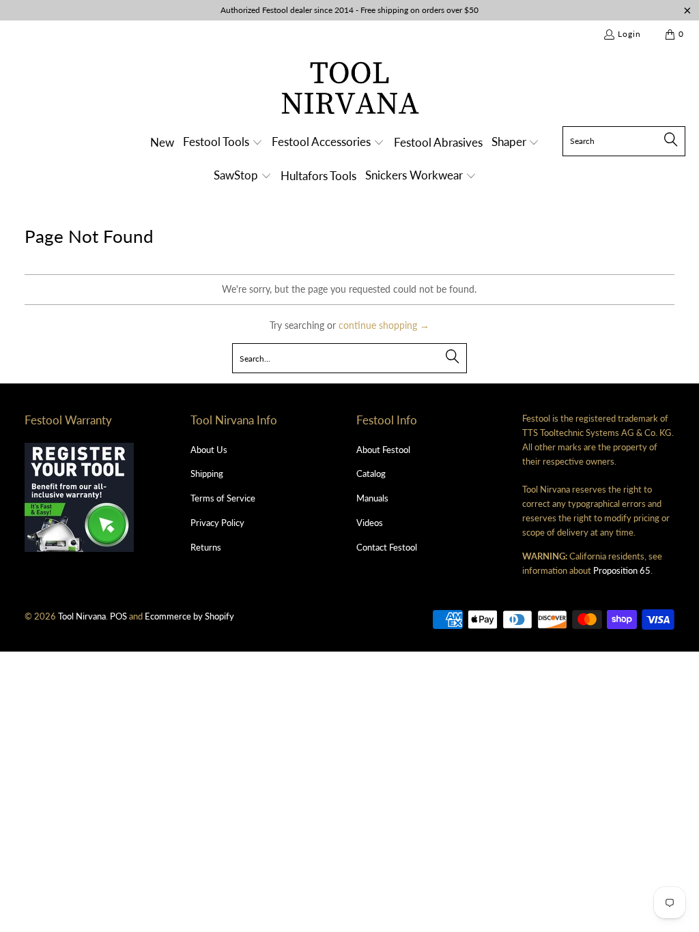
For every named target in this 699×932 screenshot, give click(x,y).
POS (118, 616)
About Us (208, 449)
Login (629, 34)
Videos (369, 522)
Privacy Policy (217, 522)
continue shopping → (384, 325)
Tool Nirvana (82, 616)
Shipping (206, 473)
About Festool (383, 449)
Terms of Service (222, 498)
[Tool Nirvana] (350, 90)
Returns (205, 547)
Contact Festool (386, 547)
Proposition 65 (622, 570)
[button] (223, 143)
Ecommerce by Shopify (189, 616)
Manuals (372, 498)
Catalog (371, 473)
